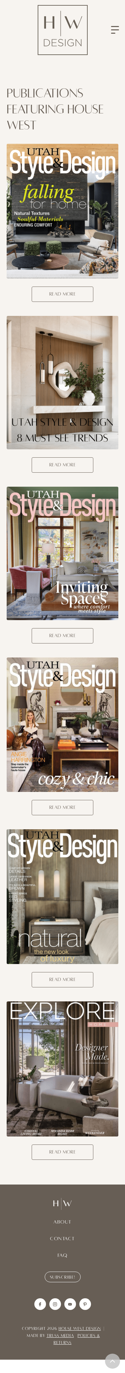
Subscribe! (62, 1277)
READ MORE (62, 294)
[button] (115, 30)
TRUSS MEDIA (60, 1336)
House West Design (80, 1329)
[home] (63, 30)
